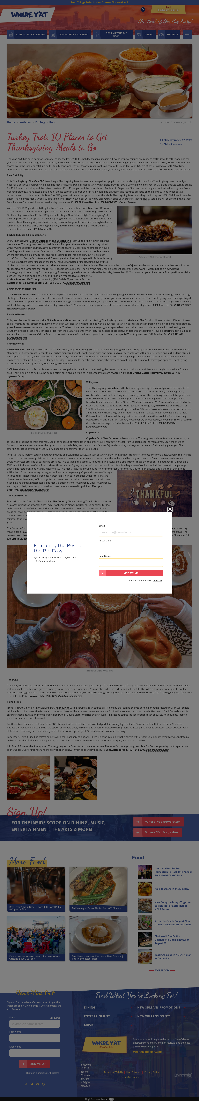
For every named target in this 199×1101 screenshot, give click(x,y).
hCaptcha (157, 580)
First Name (105, 540)
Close (170, 510)
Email (102, 525)
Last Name (105, 556)
